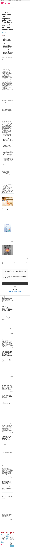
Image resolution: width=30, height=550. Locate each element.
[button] (27, 258)
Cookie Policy (11, 291)
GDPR (7, 539)
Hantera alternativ (15, 289)
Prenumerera (7, 537)
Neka (15, 286)
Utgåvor (7, 535)
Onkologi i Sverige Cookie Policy (17, 291)
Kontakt (7, 538)
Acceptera (15, 283)
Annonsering (7, 536)
